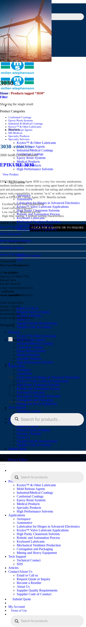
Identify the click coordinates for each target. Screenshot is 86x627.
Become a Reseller (29, 433)
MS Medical (15, 133)
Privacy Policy (17, 459)
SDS (20, 259)
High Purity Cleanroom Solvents (38, 385)
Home (4, 93)
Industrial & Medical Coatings (25, 123)
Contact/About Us (20, 571)
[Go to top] (3, 464)
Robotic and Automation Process (38, 388)
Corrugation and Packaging (35, 225)
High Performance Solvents (35, 169)
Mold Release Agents (20, 129)
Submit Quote (17, 449)
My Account (16, 606)
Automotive (24, 373)
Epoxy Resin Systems (31, 158)
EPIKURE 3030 (17, 165)
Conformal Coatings (19, 117)
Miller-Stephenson (10, 233)
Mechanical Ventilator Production (39, 221)
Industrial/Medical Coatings (35, 150)
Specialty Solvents (18, 139)
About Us (23, 437)
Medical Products (28, 355)
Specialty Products (18, 136)
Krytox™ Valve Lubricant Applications (43, 206)
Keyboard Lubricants (31, 218)
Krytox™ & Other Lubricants (36, 143)
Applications (16, 366)
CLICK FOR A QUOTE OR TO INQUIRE (58, 227)
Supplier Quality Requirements (37, 323)
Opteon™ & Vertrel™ (12, 254)
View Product (11, 174)
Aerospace (24, 370)
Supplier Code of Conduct (34, 327)
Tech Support (17, 407)
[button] (4, 97)
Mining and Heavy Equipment (37, 229)
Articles (13, 568)
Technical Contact (28, 255)
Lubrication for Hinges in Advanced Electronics (48, 203)
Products (14, 332)
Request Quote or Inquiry (33, 312)
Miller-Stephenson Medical (15, 240)
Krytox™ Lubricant (11, 226)
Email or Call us (27, 308)
